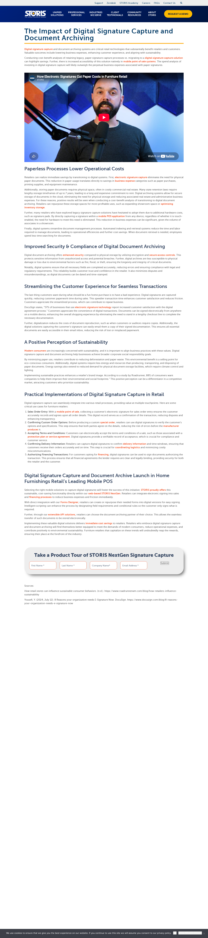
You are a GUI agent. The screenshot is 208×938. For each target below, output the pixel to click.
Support (99, 3)
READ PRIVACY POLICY (190, 933)
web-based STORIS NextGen (104, 493)
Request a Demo (178, 13)
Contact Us (169, 3)
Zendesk (111, 3)
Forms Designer (69, 502)
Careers (146, 3)
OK (174, 933)
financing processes (40, 497)
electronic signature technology (93, 307)
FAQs (157, 3)
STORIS (35, 14)
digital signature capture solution (164, 57)
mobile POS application (111, 216)
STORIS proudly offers (153, 489)
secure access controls (162, 255)
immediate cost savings (98, 523)
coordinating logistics (127, 447)
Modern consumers (35, 350)
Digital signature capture (38, 49)
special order (107, 422)
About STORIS (152, 13)
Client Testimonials (115, 13)
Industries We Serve (95, 13)
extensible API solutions (61, 514)
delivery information (134, 443)
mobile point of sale (68, 411)
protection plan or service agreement (49, 436)
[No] (204, 933)
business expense (125, 180)
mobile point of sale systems (139, 61)
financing (103, 454)
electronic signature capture (131, 177)
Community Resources (134, 13)
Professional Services (76, 13)
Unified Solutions (57, 13)
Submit (165, 563)
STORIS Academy (129, 3)
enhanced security (73, 255)
